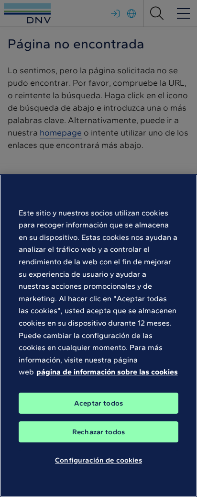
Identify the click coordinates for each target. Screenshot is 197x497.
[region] (98, 335)
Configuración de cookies (98, 460)
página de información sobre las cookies (107, 371)
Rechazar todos (98, 432)
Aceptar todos (98, 403)
